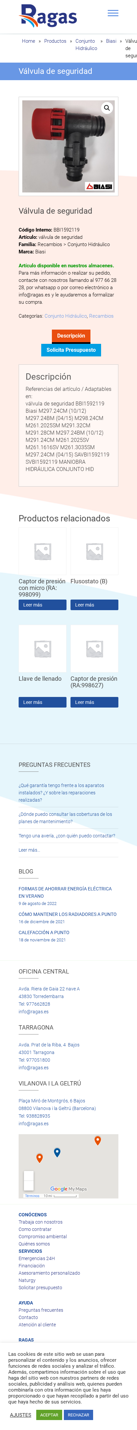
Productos (55, 41)
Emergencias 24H (37, 1258)
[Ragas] (49, 15)
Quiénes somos (34, 1243)
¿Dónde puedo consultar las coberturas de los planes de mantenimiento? (65, 818)
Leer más (32, 605)
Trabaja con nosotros (41, 1222)
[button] (107, 108)
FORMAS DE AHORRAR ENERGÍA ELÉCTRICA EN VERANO (65, 892)
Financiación (32, 1265)
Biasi (111, 41)
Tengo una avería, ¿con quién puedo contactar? (67, 835)
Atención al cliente (37, 1324)
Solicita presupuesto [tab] (71, 350)
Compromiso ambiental (43, 1236)
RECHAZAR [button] (78, 1414)
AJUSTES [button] (20, 1415)
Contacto (28, 1317)
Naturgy (27, 1280)
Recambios (101, 316)
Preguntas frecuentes (41, 1310)
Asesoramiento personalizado (49, 1273)
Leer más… (29, 850)
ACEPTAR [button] (49, 1414)
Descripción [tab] (71, 336)
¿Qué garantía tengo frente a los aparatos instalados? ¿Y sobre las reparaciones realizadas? (61, 793)
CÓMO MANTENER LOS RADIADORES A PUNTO (68, 914)
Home (28, 41)
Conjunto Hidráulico (66, 316)
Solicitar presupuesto (40, 1287)
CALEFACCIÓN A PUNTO (44, 932)
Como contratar (35, 1229)
